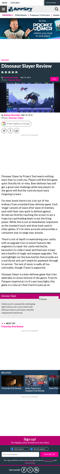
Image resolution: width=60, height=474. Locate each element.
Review (5, 60)
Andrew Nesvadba (11, 77)
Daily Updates (19, 449)
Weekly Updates (40, 449)
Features (15, 3)
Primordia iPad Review (12, 326)
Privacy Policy (30, 462)
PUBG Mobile (21, 15)
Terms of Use (48, 460)
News (4, 3)
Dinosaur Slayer (14, 80)
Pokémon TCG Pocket (40, 15)
